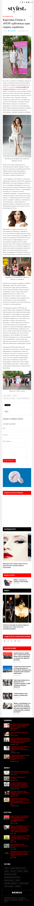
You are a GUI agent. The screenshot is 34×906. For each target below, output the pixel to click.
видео (26, 871)
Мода (10, 2)
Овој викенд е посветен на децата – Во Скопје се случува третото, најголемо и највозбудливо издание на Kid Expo (19, 801)
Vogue (7, 868)
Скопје (13, 871)
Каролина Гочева (9, 398)
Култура (11, 7)
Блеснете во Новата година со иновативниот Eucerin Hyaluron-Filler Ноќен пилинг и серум (19, 749)
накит (18, 880)
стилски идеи (23, 883)
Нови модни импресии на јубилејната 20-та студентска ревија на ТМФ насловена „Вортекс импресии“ (22, 683)
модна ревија (9, 880)
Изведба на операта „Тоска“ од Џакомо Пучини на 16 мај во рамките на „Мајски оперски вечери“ (20, 853)
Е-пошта (5, 434)
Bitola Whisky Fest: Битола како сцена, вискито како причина (19, 772)
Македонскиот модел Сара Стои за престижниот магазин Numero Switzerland (15, 565)
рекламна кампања (11, 883)
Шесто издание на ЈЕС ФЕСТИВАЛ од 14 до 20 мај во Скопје (19, 846)
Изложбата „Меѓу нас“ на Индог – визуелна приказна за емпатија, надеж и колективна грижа (20, 838)
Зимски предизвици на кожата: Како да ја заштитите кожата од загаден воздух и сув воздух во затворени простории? (20, 740)
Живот (4, 7)
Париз (6, 871)
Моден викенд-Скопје (18, 868)
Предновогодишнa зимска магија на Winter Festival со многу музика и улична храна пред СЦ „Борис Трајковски (19, 785)
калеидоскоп (8, 16)
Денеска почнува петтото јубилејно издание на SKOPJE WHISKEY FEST (19, 793)
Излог (12, 11)
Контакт (19, 11)
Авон (15, 395)
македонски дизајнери (12, 877)
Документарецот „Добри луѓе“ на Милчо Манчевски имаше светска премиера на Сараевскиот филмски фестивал (22, 656)
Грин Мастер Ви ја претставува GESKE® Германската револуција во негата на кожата (20, 757)
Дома (3, 2)
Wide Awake (7, 395)
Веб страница (7, 441)
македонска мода (10, 874)
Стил (15, 2)
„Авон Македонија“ (23, 398)
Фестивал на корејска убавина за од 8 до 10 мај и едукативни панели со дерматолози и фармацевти (19, 726)
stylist (6, 31)
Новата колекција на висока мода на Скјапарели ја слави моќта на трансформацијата (16, 627)
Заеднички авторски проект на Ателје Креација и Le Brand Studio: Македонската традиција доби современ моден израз (22, 670)
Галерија (5, 11)
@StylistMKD (12, 31)
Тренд (20, 871)
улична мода (9, 886)
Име (4, 428)
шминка (17, 886)
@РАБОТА (19, 7)
